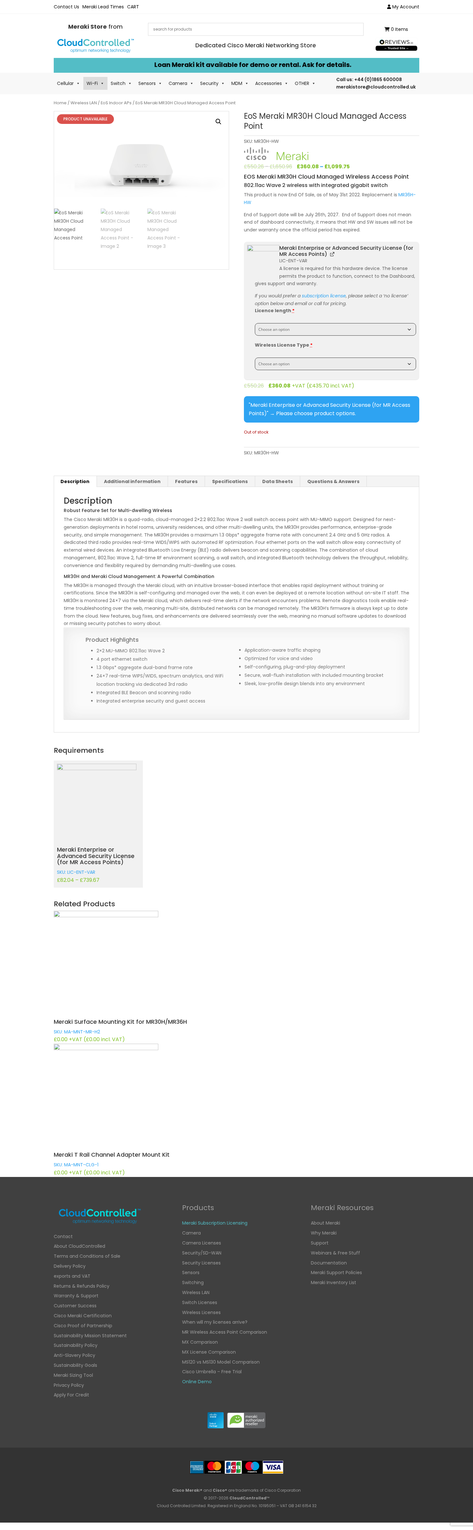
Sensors (147, 83)
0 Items (399, 29)
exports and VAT (72, 1276)
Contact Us (66, 7)
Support (320, 1243)
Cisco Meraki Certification (83, 1315)
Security (209, 83)
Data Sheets (277, 481)
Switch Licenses (199, 1302)
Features (186, 481)
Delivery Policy (70, 1266)
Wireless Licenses (201, 1312)
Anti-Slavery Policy (74, 1355)
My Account (405, 7)
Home (60, 103)
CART (133, 7)
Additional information (132, 481)
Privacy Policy (69, 1385)
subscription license (324, 296)
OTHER (302, 83)
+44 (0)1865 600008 (378, 79)
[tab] (75, 481)
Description (74, 481)
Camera (178, 83)
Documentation (329, 1263)
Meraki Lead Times (103, 7)
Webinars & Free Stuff (335, 1253)
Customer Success (75, 1305)
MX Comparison (200, 1342)
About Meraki (325, 1223)
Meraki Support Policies (336, 1272)
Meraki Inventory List (333, 1282)
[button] (218, 121)
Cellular (65, 83)
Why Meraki (324, 1233)
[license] (263, 261)
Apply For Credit (71, 1395)
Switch (118, 83)
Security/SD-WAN (201, 1253)
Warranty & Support (76, 1295)
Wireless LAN (83, 103)
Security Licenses (201, 1263)
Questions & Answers (333, 481)
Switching (193, 1282)
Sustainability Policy (75, 1345)
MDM (236, 83)
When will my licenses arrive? (214, 1322)
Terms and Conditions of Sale (87, 1256)
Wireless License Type (283, 345)
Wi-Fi (92, 83)
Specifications (230, 481)
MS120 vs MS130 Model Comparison (221, 1362)
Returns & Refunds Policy (81, 1286)
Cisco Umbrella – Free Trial (212, 1371)
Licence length (274, 310)
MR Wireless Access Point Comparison (224, 1332)
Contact (63, 1236)
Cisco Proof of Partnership (83, 1325)
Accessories (268, 83)
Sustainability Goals (75, 1365)
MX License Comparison (209, 1352)
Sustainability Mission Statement (90, 1335)
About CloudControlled (79, 1246)
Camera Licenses (201, 1243)
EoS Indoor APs (116, 103)
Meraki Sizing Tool (73, 1375)
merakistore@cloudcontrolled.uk (376, 87)
